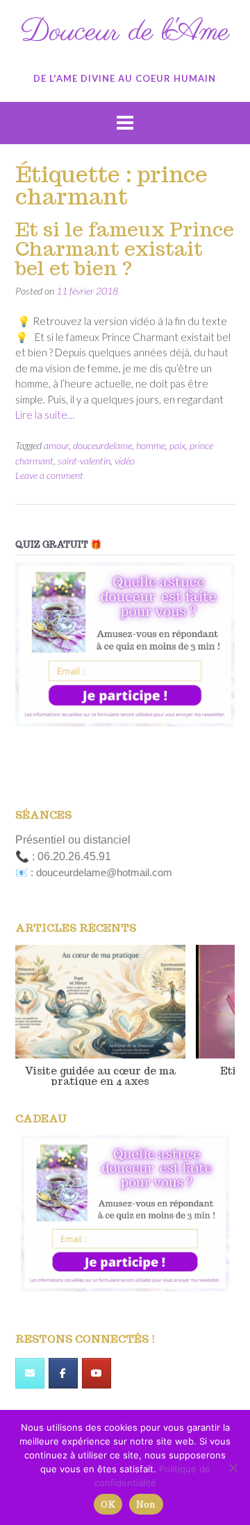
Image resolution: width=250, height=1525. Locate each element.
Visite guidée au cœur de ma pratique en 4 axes (100, 1075)
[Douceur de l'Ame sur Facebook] (63, 1373)
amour (56, 445)
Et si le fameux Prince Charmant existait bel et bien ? (124, 248)
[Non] (233, 1467)
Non (146, 1504)
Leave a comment (49, 475)
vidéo (125, 461)
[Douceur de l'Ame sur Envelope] (29, 1373)
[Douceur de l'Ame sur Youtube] (96, 1373)
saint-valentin (84, 461)
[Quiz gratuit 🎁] (125, 644)
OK (108, 1504)
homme (150, 445)
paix (177, 445)
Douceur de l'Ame (125, 32)
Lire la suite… (44, 414)
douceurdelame (102, 445)
